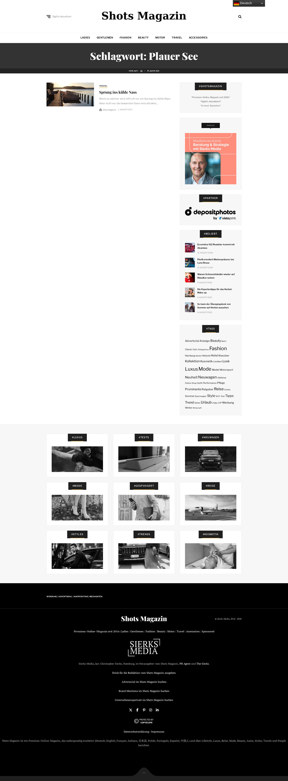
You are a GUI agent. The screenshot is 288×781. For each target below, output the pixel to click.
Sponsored (208, 631)
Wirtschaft (197, 408)
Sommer (189, 396)
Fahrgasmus (203, 349)
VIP (220, 403)
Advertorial (192, 340)
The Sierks (202, 663)
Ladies (85, 37)
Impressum (157, 731)
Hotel (214, 355)
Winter (188, 407)
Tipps (229, 396)
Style (211, 396)
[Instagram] (150, 709)
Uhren (197, 403)
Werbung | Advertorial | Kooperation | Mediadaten (74, 596)
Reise (219, 389)
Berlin (224, 341)
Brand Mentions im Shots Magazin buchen (144, 691)
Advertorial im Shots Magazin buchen (144, 682)
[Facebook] (137, 709)
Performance (210, 383)
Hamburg (190, 355)
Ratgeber (207, 389)
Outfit (199, 383)
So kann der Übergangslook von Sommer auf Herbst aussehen (214, 306)
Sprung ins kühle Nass (118, 92)
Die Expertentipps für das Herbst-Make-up (214, 291)
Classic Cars (191, 349)
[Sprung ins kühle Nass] (70, 94)
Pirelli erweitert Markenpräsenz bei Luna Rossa (215, 261)
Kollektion (192, 361)
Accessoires (198, 37)
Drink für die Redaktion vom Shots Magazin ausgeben (144, 673)
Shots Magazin (144, 618)
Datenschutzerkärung (136, 731)
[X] (130, 709)
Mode (204, 369)
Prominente (193, 389)
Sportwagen (200, 396)
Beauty (143, 37)
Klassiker (223, 355)
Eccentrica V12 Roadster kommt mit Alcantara (215, 246)
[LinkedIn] (157, 709)
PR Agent (185, 663)
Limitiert (217, 361)
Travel (177, 37)
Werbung (228, 402)
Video (215, 403)
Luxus (191, 369)
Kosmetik (206, 361)
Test (222, 396)
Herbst (199, 356)
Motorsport (226, 369)
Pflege (221, 382)
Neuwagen (207, 377)
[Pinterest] (144, 709)
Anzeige (205, 340)
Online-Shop (190, 383)
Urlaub (206, 402)
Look (226, 361)
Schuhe (227, 389)
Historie (206, 355)
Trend (189, 402)
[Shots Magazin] (144, 16)
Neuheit (191, 377)
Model (215, 369)
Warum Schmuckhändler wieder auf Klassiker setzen (216, 276)
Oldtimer (222, 377)
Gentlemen (105, 37)
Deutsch (245, 3)
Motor (160, 37)
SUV (218, 396)
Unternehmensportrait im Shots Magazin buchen (144, 700)
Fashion (125, 37)
